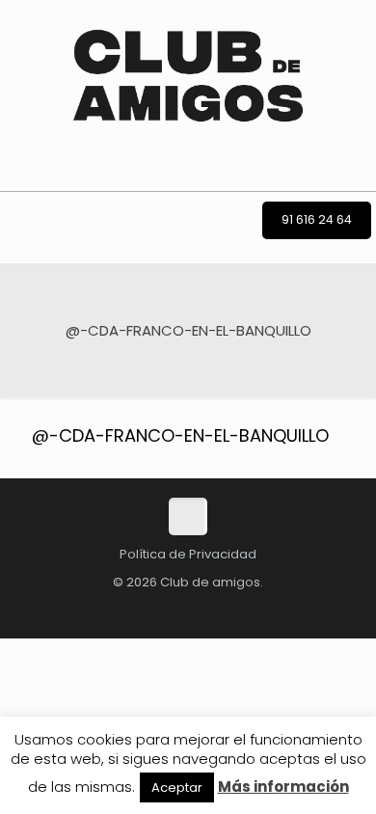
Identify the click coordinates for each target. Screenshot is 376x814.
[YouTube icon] (163, 609)
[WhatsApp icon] (193, 609)
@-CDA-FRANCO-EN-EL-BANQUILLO (180, 435)
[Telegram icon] (222, 609)
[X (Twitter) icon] (101, 609)
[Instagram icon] (132, 609)
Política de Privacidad (188, 554)
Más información (283, 786)
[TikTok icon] (39, 609)
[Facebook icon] (70, 609)
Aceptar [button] (176, 787)
